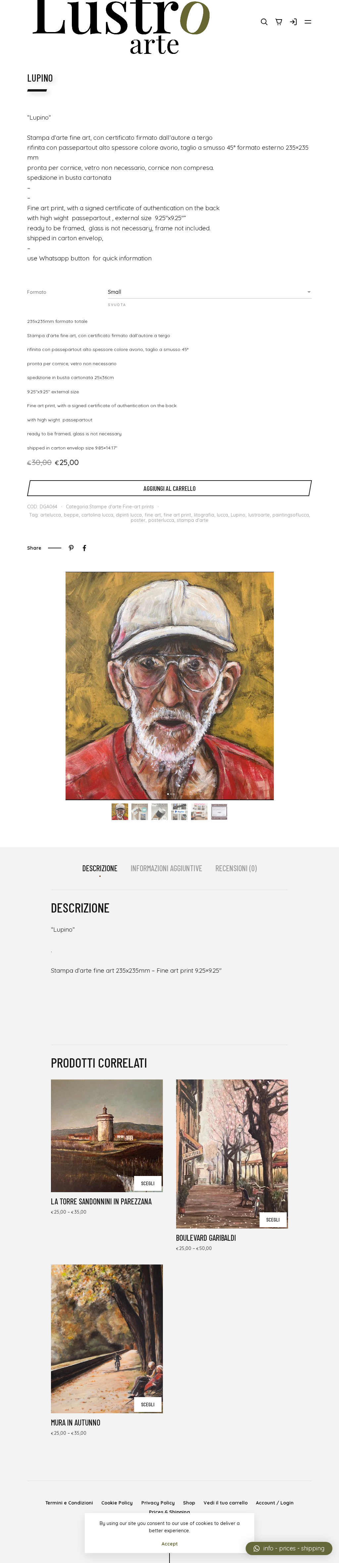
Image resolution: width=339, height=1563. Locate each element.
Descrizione (100, 868)
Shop (189, 1503)
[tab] (100, 868)
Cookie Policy (117, 1503)
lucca (222, 515)
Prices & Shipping (169, 1512)
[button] (289, 1548)
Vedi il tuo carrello (226, 1503)
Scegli (148, 1183)
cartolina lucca (97, 515)
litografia (204, 515)
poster (138, 520)
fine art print (177, 515)
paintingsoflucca (290, 515)
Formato (36, 292)
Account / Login (275, 1503)
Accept (170, 1543)
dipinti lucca (129, 515)
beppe (71, 515)
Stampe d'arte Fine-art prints (121, 506)
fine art (153, 515)
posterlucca (161, 520)
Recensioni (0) (236, 868)
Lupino (238, 515)
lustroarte (259, 515)
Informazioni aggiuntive (166, 868)
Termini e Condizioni (69, 1503)
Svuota (117, 304)
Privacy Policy (158, 1503)
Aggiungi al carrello (170, 488)
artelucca (50, 515)
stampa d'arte (193, 520)
